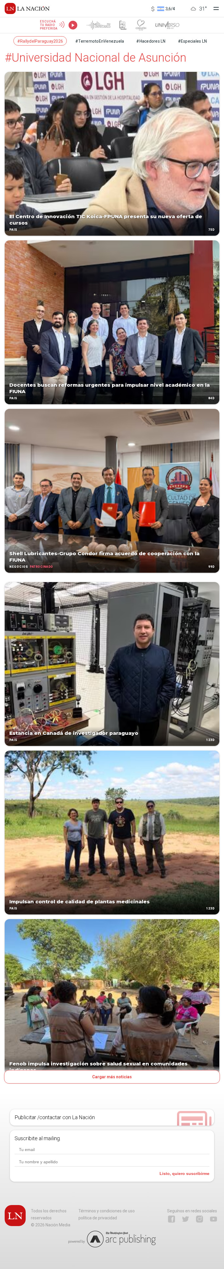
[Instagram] (199, 1219)
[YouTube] (213, 1219)
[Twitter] (185, 1219)
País (13, 229)
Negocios (18, 566)
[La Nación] (27, 8)
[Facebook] (171, 1219)
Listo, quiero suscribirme (184, 1173)
